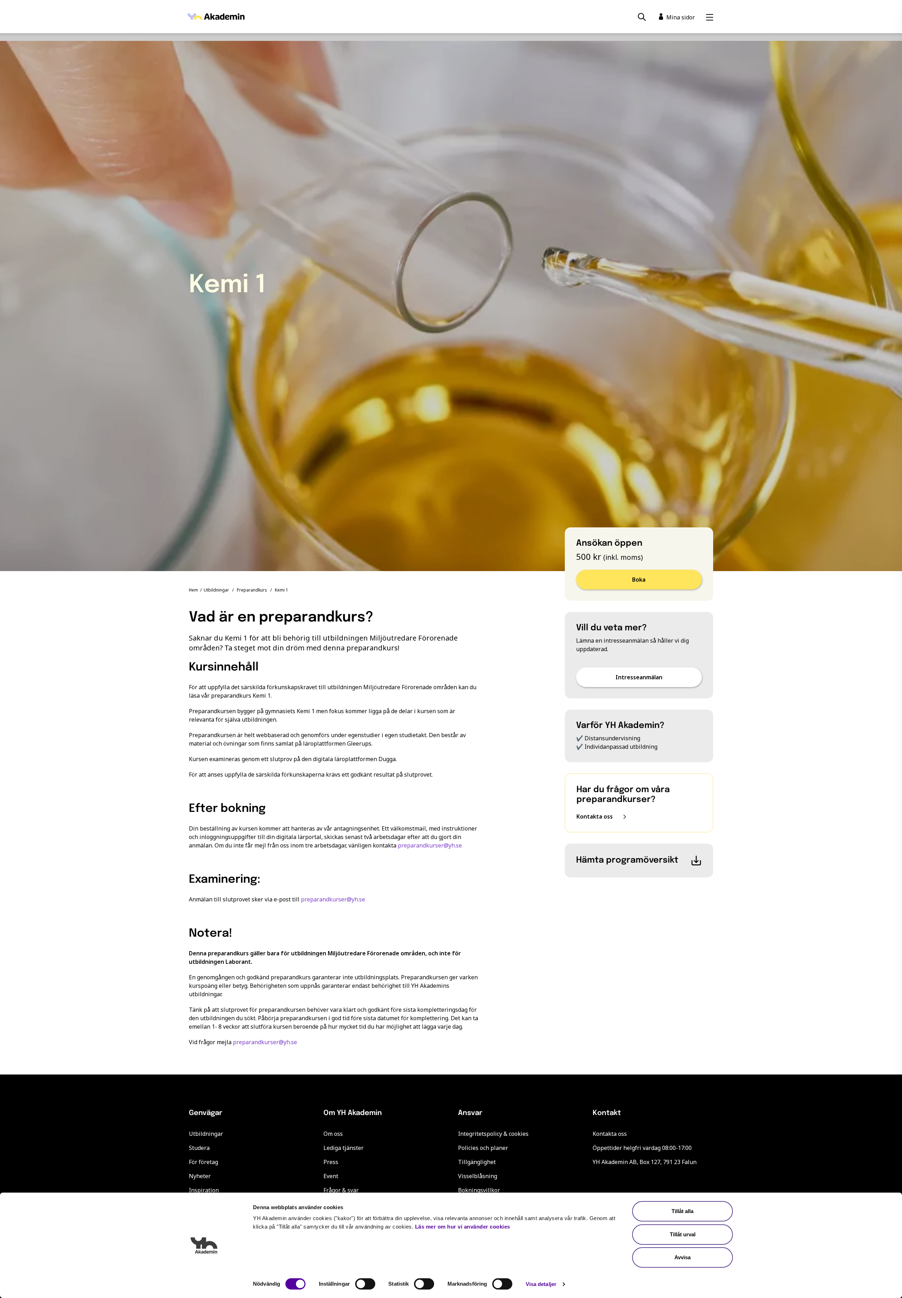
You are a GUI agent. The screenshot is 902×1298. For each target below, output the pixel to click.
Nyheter (200, 1176)
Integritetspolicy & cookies (493, 1134)
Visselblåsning (477, 1176)
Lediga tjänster (343, 1148)
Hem (193, 590)
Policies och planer (483, 1148)
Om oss (333, 1134)
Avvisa (682, 1257)
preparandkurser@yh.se (430, 845)
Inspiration (204, 1190)
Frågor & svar (341, 1190)
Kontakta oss (610, 1134)
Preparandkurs (252, 590)
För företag (203, 1162)
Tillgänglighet (477, 1162)
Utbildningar (216, 590)
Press (330, 1162)
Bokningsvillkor (479, 1190)
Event (330, 1176)
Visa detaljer (541, 1284)
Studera (199, 1148)
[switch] (365, 1284)
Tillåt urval (683, 1234)
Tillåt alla (682, 1211)
